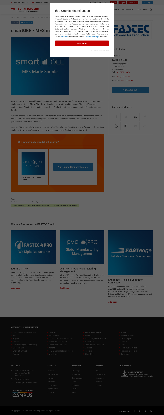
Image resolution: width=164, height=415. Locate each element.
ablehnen (64, 37)
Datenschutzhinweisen (76, 34)
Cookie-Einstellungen (92, 37)
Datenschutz (104, 50)
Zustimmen (82, 43)
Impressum (95, 50)
